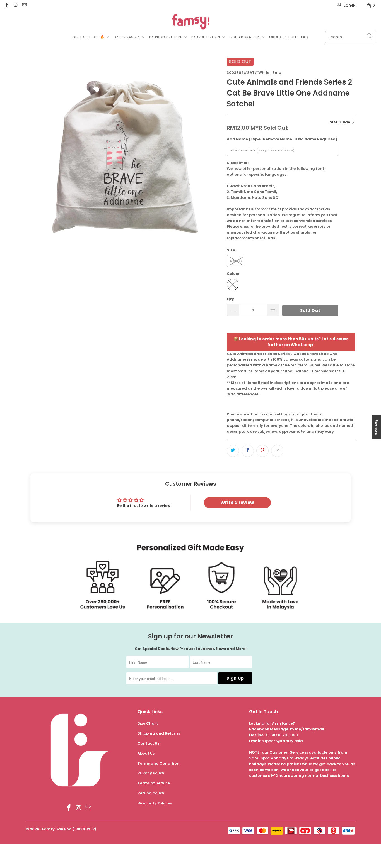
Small (236, 260)
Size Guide (340, 122)
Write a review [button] (237, 502)
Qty (230, 299)
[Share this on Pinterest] (262, 451)
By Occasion (127, 37)
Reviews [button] (376, 426)
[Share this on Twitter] (233, 451)
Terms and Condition (158, 763)
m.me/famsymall (307, 729)
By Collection (205, 37)
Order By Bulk (283, 37)
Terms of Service (154, 783)
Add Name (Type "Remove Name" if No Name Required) (282, 139)
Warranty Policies (155, 803)
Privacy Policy (151, 773)
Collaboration (245, 37)
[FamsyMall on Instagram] (15, 5)
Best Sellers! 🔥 (89, 37)
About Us (146, 753)
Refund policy (151, 793)
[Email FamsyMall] (24, 5)
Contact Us (148, 743)
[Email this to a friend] (277, 451)
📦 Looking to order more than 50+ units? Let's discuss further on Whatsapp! (290, 342)
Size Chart (148, 723)
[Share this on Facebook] (248, 451)
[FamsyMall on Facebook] (6, 5)
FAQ (304, 37)
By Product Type (165, 37)
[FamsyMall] (190, 22)
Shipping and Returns (159, 733)
